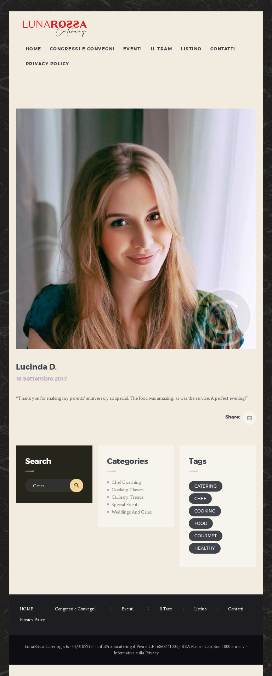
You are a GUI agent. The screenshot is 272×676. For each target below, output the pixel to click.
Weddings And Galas (132, 512)
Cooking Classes (127, 489)
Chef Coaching (126, 482)
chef (200, 499)
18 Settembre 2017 (41, 379)
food (200, 523)
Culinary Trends (127, 497)
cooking (204, 511)
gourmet (205, 536)
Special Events (125, 504)
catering (205, 486)
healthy (204, 548)
